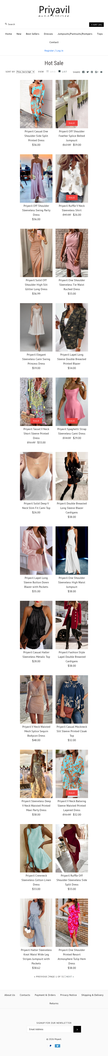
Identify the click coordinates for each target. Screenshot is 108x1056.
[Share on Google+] (96, 72)
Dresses (48, 34)
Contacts (25, 995)
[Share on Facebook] (83, 72)
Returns (54, 1003)
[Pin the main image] (92, 72)
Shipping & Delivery (92, 995)
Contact (54, 42)
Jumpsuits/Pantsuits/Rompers (75, 34)
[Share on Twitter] (88, 72)
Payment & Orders (45, 995)
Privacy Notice (68, 995)
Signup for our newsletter (54, 1022)
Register (49, 50)
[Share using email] (101, 72)
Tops (100, 34)
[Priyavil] (54, 5)
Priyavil (57, 1039)
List (64, 71)
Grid (53, 71)
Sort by (10, 71)
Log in (59, 50)
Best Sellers (32, 34)
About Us (9, 995)
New (19, 34)
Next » (70, 976)
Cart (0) (96, 24)
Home (8, 34)
